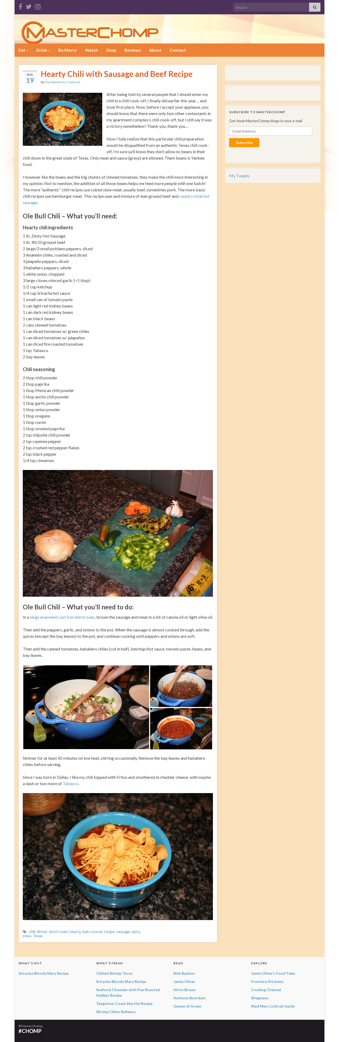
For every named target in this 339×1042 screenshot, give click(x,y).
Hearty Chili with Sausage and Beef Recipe (117, 73)
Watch (91, 49)
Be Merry (67, 49)
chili (32, 931)
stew (27, 936)
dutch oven (58, 931)
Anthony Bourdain (189, 998)
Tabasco (70, 783)
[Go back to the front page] (169, 28)
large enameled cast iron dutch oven (62, 616)
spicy (136, 931)
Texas (38, 936)
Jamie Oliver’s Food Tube (273, 973)
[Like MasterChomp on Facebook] (20, 6)
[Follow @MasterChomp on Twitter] (29, 6)
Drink (42, 49)
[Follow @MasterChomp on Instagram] (38, 6)
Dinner (61, 82)
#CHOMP (30, 1031)
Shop (111, 49)
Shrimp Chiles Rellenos (116, 1011)
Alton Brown (184, 989)
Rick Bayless (184, 973)
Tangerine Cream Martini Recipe (124, 1003)
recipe (109, 931)
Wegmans (260, 998)
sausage (123, 931)
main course (92, 931)
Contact (178, 49)
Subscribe (244, 142)
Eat (22, 49)
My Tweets (239, 175)
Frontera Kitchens (267, 981)
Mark (48, 82)
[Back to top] (327, 1030)
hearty (75, 931)
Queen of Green (187, 1006)
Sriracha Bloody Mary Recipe (44, 973)
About (155, 49)
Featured (73, 82)
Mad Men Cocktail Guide (273, 1006)
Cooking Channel (266, 989)
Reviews (132, 49)
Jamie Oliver (184, 981)
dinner (42, 931)
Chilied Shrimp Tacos (114, 973)
